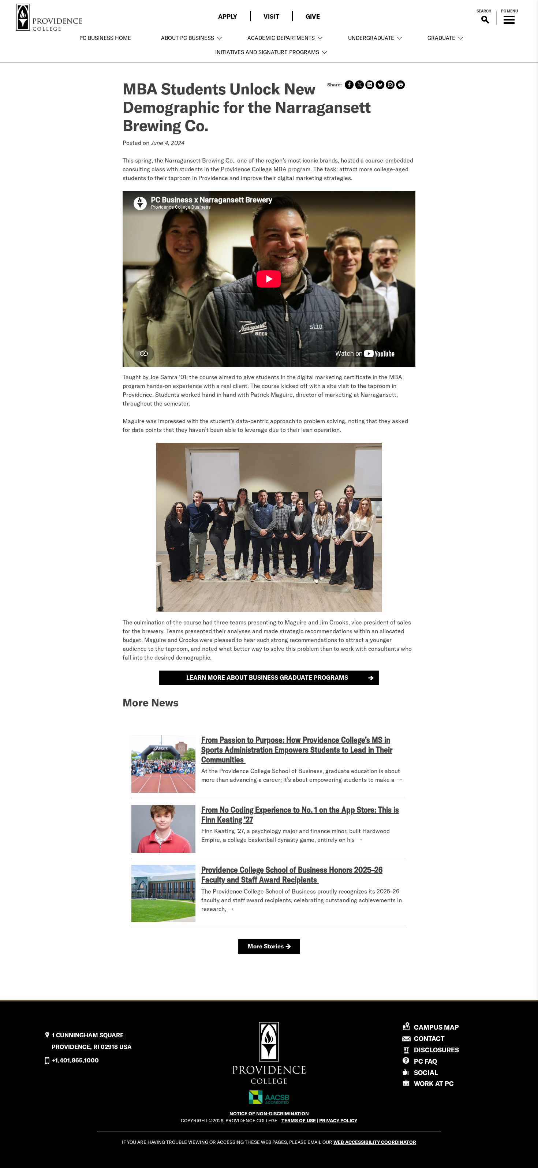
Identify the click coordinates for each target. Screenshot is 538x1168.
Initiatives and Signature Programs (267, 52)
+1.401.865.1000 (75, 1060)
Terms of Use (298, 1120)
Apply (227, 16)
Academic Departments (281, 38)
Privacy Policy (338, 1120)
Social (426, 1072)
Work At (434, 1083)
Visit (271, 16)
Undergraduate (371, 38)
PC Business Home (105, 38)
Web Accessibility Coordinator (374, 1142)
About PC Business (187, 38)
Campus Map (436, 1027)
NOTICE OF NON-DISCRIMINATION (269, 1113)
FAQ (425, 1061)
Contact (429, 1038)
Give (313, 16)
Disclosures (436, 1050)
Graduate (441, 38)
